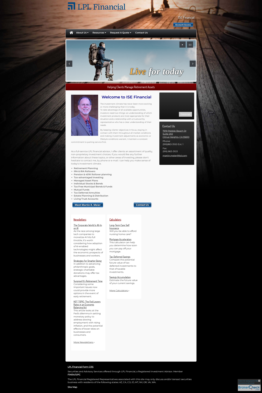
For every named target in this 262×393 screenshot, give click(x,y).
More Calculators (119, 290)
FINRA (71, 374)
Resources (98, 32)
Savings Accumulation (120, 277)
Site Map (72, 387)
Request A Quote (119, 32)
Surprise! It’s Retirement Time (88, 281)
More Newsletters (84, 342)
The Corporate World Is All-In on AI (88, 227)
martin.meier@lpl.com (175, 155)
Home (71, 32)
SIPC (78, 374)
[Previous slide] (69, 64)
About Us (81, 32)
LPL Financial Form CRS (80, 367)
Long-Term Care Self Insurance (119, 227)
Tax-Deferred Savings (119, 256)
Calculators (115, 219)
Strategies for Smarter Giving (88, 260)
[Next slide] (193, 64)
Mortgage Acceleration (120, 239)
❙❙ (190, 44)
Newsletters (80, 219)
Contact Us (141, 32)
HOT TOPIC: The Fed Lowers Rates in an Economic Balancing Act (87, 304)
